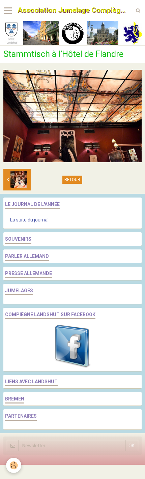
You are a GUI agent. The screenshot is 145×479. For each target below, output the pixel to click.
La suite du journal (29, 219)
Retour (72, 179)
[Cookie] (13, 465)
